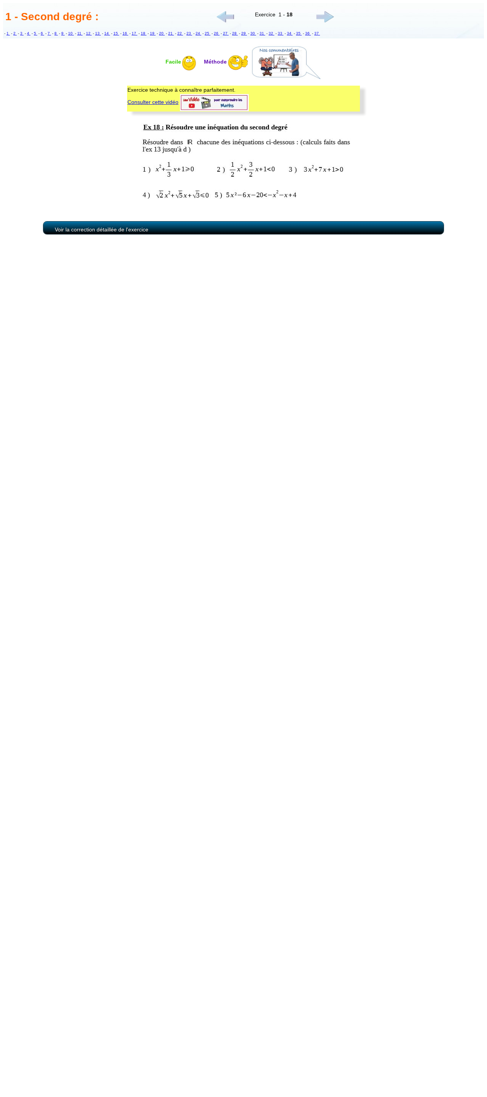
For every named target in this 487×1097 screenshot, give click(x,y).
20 (162, 33)
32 (271, 33)
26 (217, 33)
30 (253, 33)
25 (207, 33)
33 (280, 33)
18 (143, 33)
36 (308, 33)
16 (125, 33)
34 (290, 33)
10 (71, 33)
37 (317, 33)
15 (116, 33)
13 (98, 33)
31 (262, 33)
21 (171, 33)
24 (198, 33)
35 (299, 33)
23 (189, 33)
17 (134, 33)
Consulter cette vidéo (152, 102)
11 (80, 33)
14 (107, 33)
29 (244, 33)
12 (89, 33)
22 (180, 33)
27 (226, 33)
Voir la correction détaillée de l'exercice (101, 229)
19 (153, 33)
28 (235, 33)
